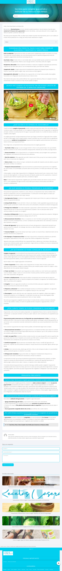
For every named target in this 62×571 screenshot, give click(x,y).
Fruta (27, 569)
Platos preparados (40, 569)
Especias (23, 569)
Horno (30, 569)
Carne (9, 569)
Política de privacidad (12, 561)
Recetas (46, 569)
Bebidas (4, 569)
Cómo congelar (14, 569)
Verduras (51, 569)
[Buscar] (46, 15)
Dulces (19, 569)
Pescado (34, 569)
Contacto (5, 561)
